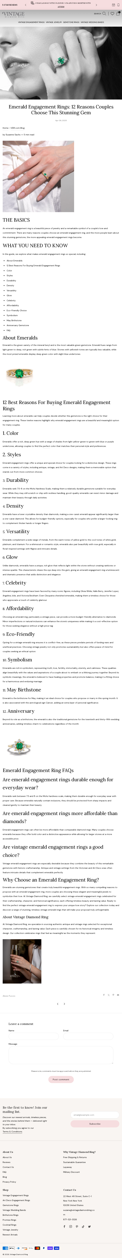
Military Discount (71, 1172)
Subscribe (95, 1123)
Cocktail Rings (9, 1224)
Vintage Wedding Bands (92, 22)
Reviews (6, 1162)
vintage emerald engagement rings (84, 896)
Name (11, 1030)
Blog (5, 1177)
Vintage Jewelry (54, 22)
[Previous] (26, 5)
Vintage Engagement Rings (31, 22)
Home (5, 128)
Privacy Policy (9, 1181)
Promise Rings (9, 1220)
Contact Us (8, 1167)
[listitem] (61, 5)
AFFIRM (61, 7)
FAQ (4, 1172)
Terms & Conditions (12, 1131)
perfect (46, 446)
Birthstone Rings (10, 1215)
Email (65, 1030)
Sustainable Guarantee (74, 1162)
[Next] (96, 5)
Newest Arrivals (10, 1234)
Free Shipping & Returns (75, 1157)
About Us (7, 1157)
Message (13, 1044)
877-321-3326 (70, 1219)
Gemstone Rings (71, 22)
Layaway (67, 1167)
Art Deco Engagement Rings (16, 1200)
